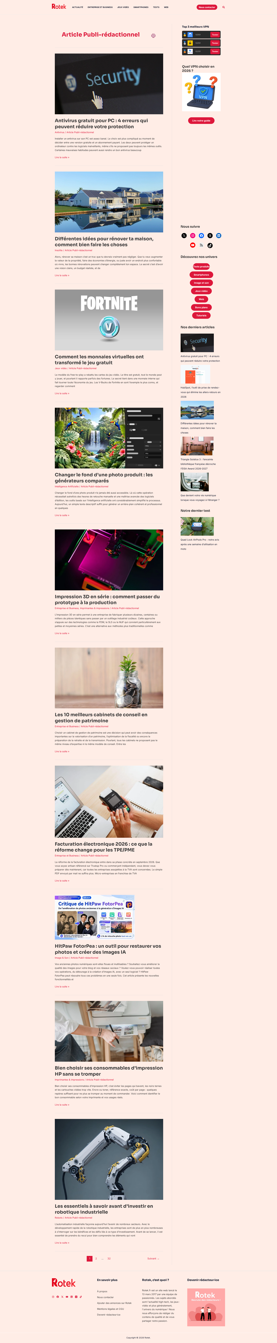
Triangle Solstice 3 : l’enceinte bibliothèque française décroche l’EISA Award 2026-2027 (198, 464)
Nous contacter (105, 1297)
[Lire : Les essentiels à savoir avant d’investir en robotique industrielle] (109, 1159)
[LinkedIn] (218, 235)
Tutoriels (201, 315)
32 (109, 1258)
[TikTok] (210, 245)
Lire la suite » (62, 157)
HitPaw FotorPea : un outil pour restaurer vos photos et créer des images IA (108, 949)
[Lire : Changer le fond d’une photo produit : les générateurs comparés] (109, 437)
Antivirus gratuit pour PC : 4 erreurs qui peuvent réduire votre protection (101, 124)
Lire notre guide (201, 120)
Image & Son (62, 957)
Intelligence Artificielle (67, 486)
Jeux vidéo (123, 7)
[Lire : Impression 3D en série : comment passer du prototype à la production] (109, 559)
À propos (102, 1291)
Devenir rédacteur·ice (108, 1314)
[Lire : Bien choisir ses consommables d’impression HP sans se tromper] (109, 1031)
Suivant (153, 1258)
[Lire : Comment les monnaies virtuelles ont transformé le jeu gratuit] (109, 319)
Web (166, 7)
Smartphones (140, 7)
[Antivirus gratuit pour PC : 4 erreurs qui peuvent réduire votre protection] (197, 343)
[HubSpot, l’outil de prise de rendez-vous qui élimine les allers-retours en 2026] (195, 374)
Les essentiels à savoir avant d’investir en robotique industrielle (104, 1209)
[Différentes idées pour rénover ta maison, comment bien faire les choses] (197, 410)
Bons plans (201, 307)
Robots (58, 1217)
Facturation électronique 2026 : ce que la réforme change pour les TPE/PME (103, 847)
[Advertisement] (201, 175)
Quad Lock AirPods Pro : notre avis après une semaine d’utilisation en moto (200, 544)
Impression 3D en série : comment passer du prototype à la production (107, 600)
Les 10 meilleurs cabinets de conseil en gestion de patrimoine (101, 718)
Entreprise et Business (100, 7)
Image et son (201, 282)
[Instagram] (192, 235)
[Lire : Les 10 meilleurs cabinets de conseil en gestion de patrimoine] (109, 677)
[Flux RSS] (201, 245)
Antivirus (59, 132)
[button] (207, 7)
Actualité (77, 7)
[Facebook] (201, 235)
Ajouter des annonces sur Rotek (114, 1303)
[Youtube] (67, 1297)
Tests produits (201, 266)
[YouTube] (192, 245)
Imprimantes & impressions (94, 608)
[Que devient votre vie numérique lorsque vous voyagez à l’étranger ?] (195, 482)
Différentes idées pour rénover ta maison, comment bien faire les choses (104, 242)
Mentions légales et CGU (110, 1308)
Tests (156, 7)
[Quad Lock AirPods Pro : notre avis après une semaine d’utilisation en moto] (197, 526)
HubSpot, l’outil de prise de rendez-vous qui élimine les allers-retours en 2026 (200, 392)
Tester (215, 35)
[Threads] (210, 235)
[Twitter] (62, 1297)
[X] (184, 235)
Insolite (58, 250)
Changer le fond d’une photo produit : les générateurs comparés (104, 478)
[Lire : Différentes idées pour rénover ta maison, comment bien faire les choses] (109, 201)
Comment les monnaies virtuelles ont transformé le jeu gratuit (99, 360)
